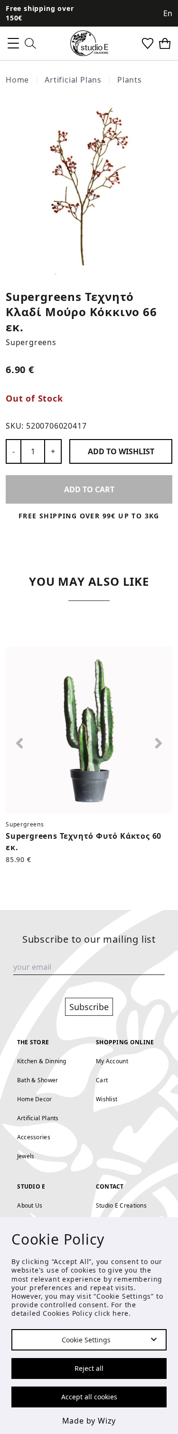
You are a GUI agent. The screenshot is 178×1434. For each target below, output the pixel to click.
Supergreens (31, 342)
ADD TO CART (89, 489)
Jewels (26, 1156)
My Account (112, 1061)
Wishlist (106, 1099)
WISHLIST (121, 451)
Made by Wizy (89, 1420)
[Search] (30, 43)
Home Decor (34, 1099)
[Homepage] (89, 43)
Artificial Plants (38, 1118)
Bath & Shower (37, 1080)
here (120, 1313)
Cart (102, 1080)
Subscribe (89, 1006)
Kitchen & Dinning (41, 1061)
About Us (29, 1205)
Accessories (33, 1137)
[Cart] (164, 43)
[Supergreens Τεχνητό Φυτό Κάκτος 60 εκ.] (89, 730)
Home (17, 80)
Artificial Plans (73, 80)
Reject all (89, 1368)
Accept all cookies (89, 1396)
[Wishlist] (147, 43)
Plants (129, 80)
